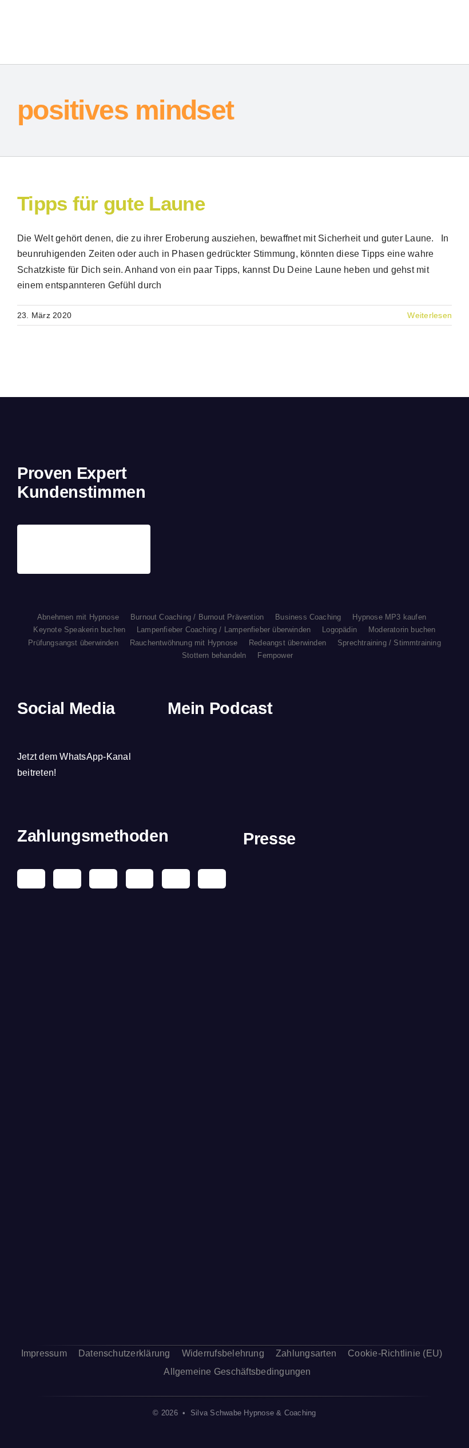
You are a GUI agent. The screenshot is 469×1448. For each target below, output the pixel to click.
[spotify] (60, 734)
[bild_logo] (347, 1217)
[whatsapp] (80, 734)
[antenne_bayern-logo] (347, 991)
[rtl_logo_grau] (348, 1113)
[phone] (119, 734)
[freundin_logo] (348, 1056)
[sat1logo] (348, 1156)
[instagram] (41, 734)
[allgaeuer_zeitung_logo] (347, 1301)
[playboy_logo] (348, 876)
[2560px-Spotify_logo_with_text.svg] (200, 745)
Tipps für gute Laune (111, 203)
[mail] (100, 734)
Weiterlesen (429, 315)
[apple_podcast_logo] (252, 745)
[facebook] (21, 734)
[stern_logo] (348, 928)
